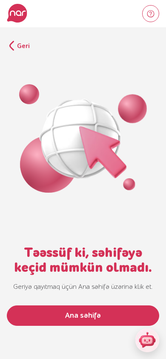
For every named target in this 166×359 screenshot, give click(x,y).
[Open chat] (147, 340)
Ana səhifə (83, 315)
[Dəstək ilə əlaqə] (150, 13)
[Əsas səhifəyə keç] (17, 13)
